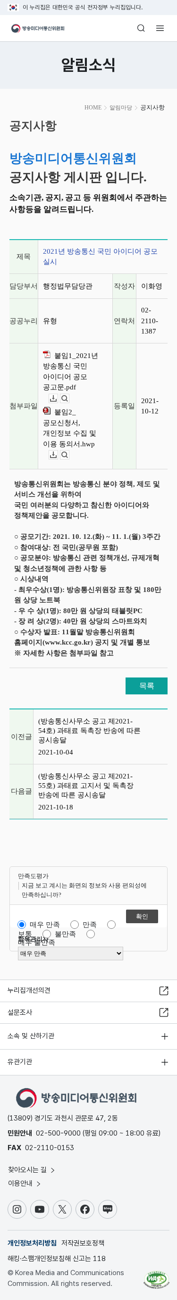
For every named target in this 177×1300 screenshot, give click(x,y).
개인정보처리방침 (32, 1243)
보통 (25, 934)
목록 (146, 686)
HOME (92, 107)
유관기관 (20, 1062)
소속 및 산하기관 (31, 1036)
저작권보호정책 (82, 1243)
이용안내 (21, 1183)
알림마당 (121, 107)
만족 (90, 924)
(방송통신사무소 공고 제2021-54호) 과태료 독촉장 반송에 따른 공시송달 (89, 730)
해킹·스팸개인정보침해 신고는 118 (57, 1258)
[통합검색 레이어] (141, 28)
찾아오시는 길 (28, 1170)
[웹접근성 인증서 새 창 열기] (156, 1276)
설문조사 (20, 1012)
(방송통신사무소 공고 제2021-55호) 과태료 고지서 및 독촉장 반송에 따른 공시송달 (86, 785)
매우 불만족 (36, 942)
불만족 (65, 934)
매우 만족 (45, 924)
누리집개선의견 (29, 990)
